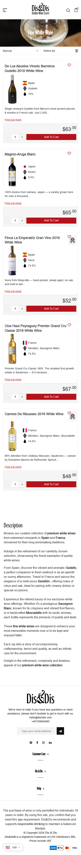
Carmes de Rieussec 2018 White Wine (34, 414)
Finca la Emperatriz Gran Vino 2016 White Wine (32, 240)
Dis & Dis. (51, 832)
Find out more (13, 119)
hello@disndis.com (40, 717)
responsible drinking (31, 824)
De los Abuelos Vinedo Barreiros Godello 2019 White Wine (30, 68)
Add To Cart (51, 137)
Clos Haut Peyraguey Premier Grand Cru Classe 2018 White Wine (35, 328)
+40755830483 (40, 721)
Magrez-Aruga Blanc (20, 154)
